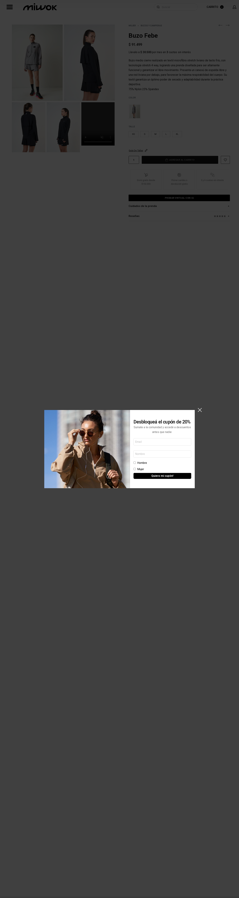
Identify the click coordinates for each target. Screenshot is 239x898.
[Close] (200, 410)
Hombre (142, 463)
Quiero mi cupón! (162, 475)
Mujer (140, 469)
